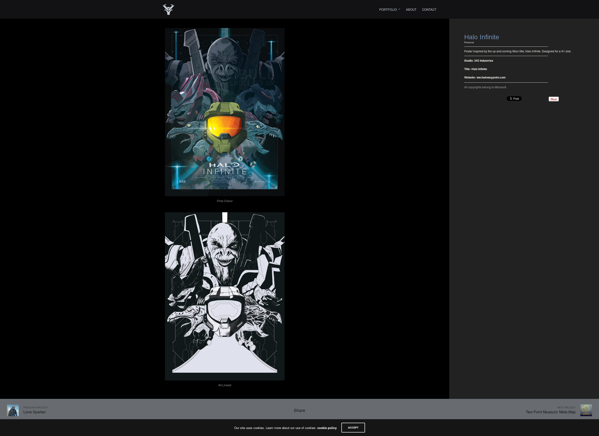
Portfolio (388, 9)
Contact (429, 9)
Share (299, 410)
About (411, 9)
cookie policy (327, 427)
